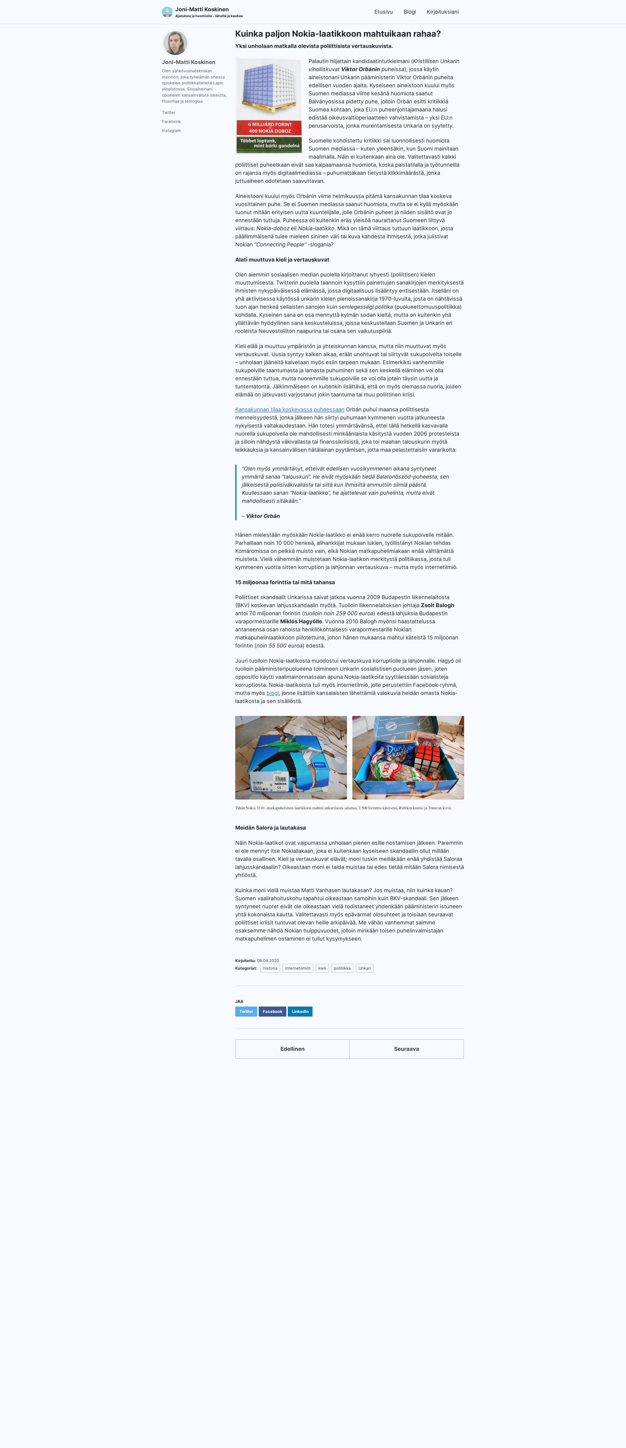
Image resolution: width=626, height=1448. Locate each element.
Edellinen (292, 1049)
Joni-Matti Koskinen (209, 12)
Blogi (410, 12)
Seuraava (406, 1049)
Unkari (364, 968)
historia (270, 968)
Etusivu (383, 12)
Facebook (171, 121)
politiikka (342, 968)
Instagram (171, 130)
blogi (273, 693)
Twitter (168, 112)
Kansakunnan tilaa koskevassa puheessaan (290, 409)
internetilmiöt (298, 968)
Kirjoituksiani (443, 12)
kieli (322, 968)
